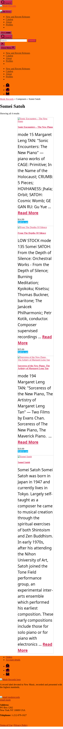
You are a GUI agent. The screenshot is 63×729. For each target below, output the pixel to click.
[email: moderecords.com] (10, 697)
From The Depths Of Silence (32, 233)
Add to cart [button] (23, 222)
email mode (5, 700)
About (9, 22)
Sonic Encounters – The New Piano (35, 127)
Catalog (9, 19)
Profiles (9, 24)
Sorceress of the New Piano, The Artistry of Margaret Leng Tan (34, 367)
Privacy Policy (21, 725)
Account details (13, 660)
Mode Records (7, 99)
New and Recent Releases (18, 16)
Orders (9, 657)
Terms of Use (6, 725)
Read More (28, 212)
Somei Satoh (24, 462)
